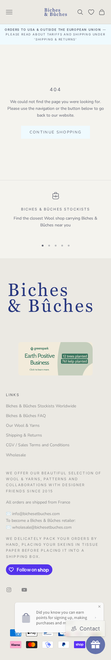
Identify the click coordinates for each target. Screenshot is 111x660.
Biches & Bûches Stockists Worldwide (41, 406)
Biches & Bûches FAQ (26, 416)
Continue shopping (56, 132)
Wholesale (16, 455)
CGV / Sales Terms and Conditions (38, 445)
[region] (55, 213)
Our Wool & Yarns (23, 425)
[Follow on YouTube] (24, 590)
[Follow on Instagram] (9, 590)
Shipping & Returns (24, 435)
